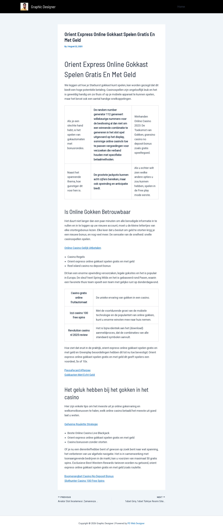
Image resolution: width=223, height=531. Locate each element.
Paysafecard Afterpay (77, 370)
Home (181, 6)
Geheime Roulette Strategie (81, 424)
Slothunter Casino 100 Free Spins (84, 480)
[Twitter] (196, 6)
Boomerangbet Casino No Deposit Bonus (89, 476)
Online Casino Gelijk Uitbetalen (82, 247)
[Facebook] (192, 6)
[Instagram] (201, 6)
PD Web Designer (136, 523)
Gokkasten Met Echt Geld (79, 374)
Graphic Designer (43, 6)
